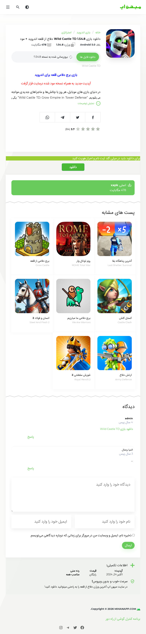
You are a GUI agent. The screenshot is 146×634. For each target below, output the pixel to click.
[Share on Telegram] (62, 117)
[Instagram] (61, 627)
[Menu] (8, 7)
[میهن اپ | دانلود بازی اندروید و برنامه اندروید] (138, 609)
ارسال (128, 545)
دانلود (73, 167)
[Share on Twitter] (77, 117)
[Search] (18, 7)
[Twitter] (75, 627)
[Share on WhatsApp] (47, 117)
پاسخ (30, 436)
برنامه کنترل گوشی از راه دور (123, 618)
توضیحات (86, 103)
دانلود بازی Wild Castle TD (116, 429)
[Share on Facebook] (92, 117)
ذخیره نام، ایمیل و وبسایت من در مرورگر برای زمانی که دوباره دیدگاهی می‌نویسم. (81, 535)
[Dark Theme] (27, 7)
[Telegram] (68, 627)
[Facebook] (82, 627)
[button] (87, 57)
